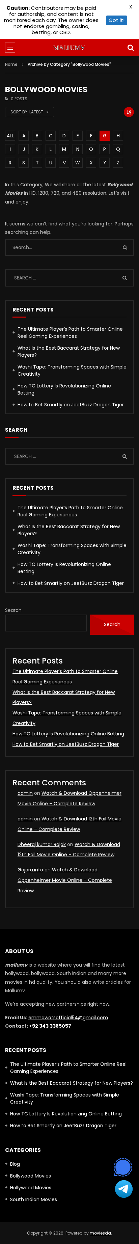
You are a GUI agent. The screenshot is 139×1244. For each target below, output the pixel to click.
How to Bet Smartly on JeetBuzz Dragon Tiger (71, 404)
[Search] (130, 47)
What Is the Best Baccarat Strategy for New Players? (69, 351)
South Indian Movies (33, 1199)
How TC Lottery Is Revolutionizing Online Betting (64, 389)
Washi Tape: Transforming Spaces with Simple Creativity (72, 370)
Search (13, 610)
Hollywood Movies (30, 1187)
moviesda (100, 1233)
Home (11, 64)
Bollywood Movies (30, 1175)
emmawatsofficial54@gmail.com (68, 1017)
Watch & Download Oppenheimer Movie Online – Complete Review (65, 880)
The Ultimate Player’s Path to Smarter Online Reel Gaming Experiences (70, 333)
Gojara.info (30, 869)
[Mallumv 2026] (69, 48)
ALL (10, 135)
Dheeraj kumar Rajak (42, 844)
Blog (15, 1164)
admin (25, 793)
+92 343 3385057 (50, 1026)
